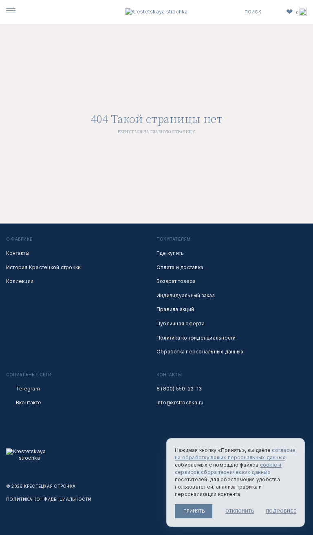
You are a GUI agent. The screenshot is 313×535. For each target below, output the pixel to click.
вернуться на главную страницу (157, 131)
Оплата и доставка (179, 267)
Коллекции (19, 281)
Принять (194, 511)
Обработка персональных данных (200, 352)
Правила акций (175, 309)
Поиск (253, 11)
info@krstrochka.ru (179, 402)
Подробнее (281, 511)
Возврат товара (176, 281)
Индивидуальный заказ (185, 295)
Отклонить (239, 511)
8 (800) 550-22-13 (179, 389)
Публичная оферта (180, 323)
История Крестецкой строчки (43, 267)
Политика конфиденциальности (196, 338)
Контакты (17, 253)
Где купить (170, 253)
